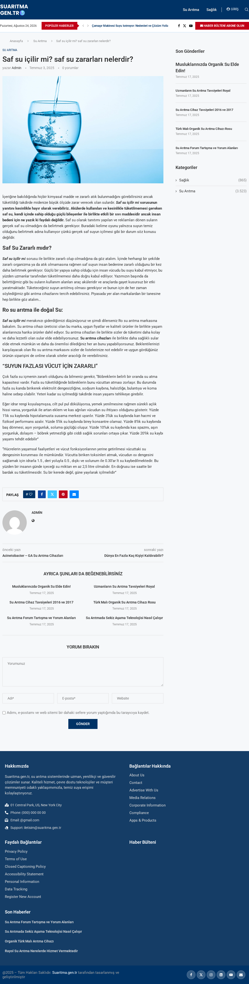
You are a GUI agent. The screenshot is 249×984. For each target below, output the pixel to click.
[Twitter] (185, 26)
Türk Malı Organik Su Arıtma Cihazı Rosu (124, 602)
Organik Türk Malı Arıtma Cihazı (29, 941)
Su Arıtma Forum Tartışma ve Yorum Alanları (41, 618)
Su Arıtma (191, 10)
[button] (83, 26)
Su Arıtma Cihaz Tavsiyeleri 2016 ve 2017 (41, 602)
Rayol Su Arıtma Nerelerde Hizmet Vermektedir (41, 951)
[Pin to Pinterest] (63, 494)
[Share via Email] (74, 494)
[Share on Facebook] (42, 494)
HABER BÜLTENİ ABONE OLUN (223, 25)
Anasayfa (16, 41)
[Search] (246, 10)
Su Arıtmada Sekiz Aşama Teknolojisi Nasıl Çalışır (124, 618)
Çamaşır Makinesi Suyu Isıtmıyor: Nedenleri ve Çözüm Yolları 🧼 (133, 25)
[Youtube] (191, 26)
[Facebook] (179, 26)
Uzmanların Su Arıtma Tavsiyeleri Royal (124, 586)
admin (16, 68)
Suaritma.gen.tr (64, 972)
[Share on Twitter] (52, 494)
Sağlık (211, 10)
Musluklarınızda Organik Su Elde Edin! (41, 586)
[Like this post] (30, 494)
